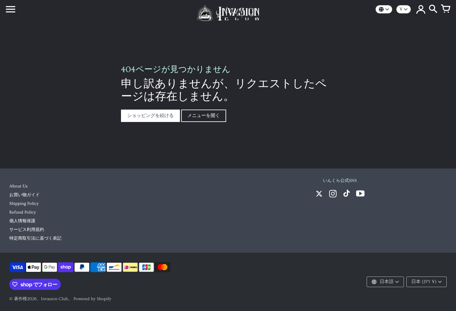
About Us (18, 186)
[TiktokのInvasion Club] (346, 194)
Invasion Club (54, 298)
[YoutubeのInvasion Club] (360, 194)
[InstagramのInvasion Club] (333, 194)
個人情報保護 (22, 221)
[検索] (433, 9)
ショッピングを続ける (150, 115)
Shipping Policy (24, 203)
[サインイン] (420, 9)
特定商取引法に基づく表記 (35, 238)
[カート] (445, 9)
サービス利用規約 (26, 229)
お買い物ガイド (24, 194)
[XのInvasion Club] (319, 194)
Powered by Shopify (92, 298)
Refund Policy (22, 212)
